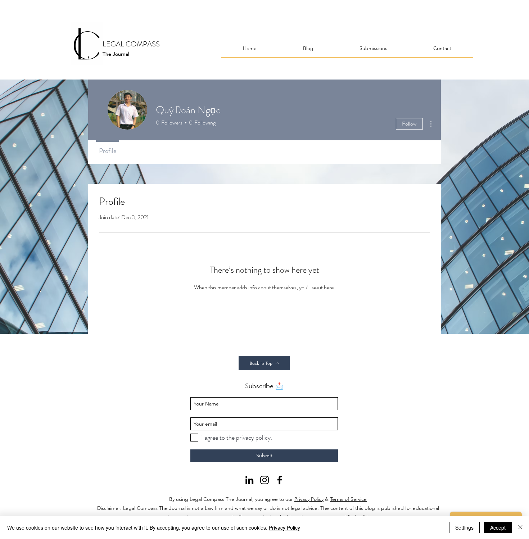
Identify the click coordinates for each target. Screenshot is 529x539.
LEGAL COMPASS (131, 44)
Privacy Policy (309, 499)
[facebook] (279, 480)
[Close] (520, 527)
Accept (498, 527)
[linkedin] (249, 480)
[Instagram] (264, 480)
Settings (464, 527)
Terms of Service (348, 499)
